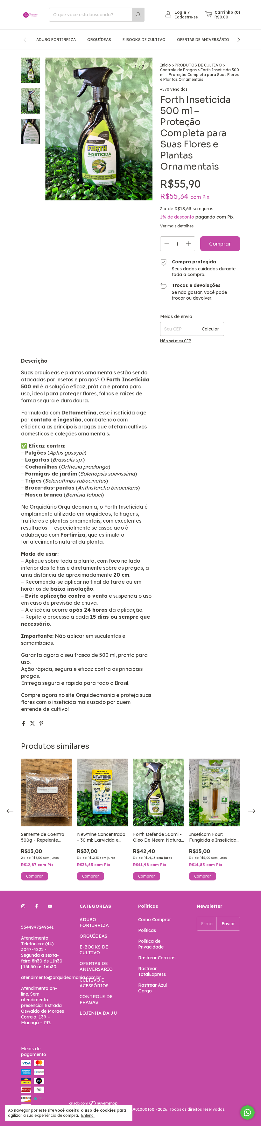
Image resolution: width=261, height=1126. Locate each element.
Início (165, 65)
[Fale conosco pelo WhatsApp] (247, 1112)
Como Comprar (154, 919)
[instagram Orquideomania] (23, 906)
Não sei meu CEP (175, 340)
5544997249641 (37, 927)
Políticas (147, 930)
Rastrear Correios (156, 958)
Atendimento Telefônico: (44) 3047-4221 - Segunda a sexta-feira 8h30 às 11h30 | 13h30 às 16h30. (41, 952)
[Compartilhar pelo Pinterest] (41, 723)
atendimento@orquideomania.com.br (61, 977)
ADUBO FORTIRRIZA (56, 39)
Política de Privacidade (151, 944)
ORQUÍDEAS (99, 39)
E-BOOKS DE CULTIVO (144, 39)
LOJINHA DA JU (98, 1013)
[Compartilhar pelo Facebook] (24, 723)
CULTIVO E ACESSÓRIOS (94, 983)
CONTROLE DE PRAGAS (96, 999)
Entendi (88, 1115)
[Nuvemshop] (93, 1104)
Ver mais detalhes (177, 226)
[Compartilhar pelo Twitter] (33, 723)
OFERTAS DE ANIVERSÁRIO (203, 39)
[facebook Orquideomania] (36, 906)
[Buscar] (138, 15)
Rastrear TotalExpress (152, 971)
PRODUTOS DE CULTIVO (198, 65)
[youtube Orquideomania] (50, 906)
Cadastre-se (186, 17)
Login (180, 12)
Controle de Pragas (179, 69)
